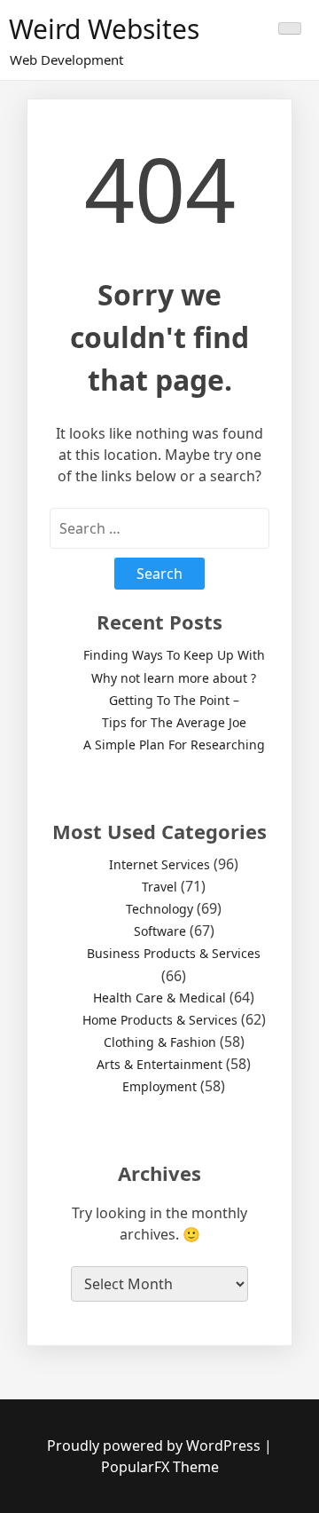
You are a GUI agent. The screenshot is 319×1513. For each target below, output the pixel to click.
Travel (159, 886)
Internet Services (159, 864)
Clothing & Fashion (160, 1042)
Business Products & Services (174, 953)
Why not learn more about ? (173, 677)
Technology (159, 908)
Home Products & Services (159, 1019)
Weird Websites (104, 29)
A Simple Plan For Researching (174, 744)
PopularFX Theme (160, 1467)
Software (160, 931)
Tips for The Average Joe (174, 722)
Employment (159, 1086)
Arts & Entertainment (159, 1064)
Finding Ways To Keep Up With (174, 654)
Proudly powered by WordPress (155, 1445)
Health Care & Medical (159, 997)
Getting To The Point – (174, 700)
